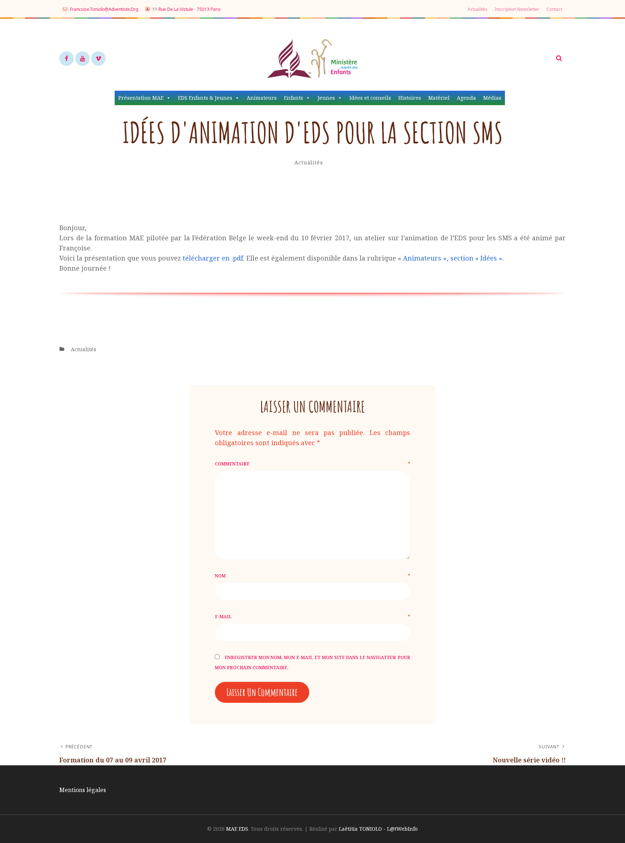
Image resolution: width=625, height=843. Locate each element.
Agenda (466, 97)
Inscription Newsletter (517, 9)
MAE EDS (237, 828)
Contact (554, 9)
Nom (312, 576)
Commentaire (312, 464)
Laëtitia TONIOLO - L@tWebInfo (378, 828)
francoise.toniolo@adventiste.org (103, 9)
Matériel (439, 97)
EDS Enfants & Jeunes (205, 97)
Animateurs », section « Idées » (452, 258)
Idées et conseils (370, 97)
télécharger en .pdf (213, 258)
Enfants (293, 97)
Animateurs (262, 97)
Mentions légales (82, 790)
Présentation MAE (140, 97)
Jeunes (326, 97)
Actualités (478, 9)
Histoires (409, 97)
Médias (492, 97)
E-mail (312, 617)
